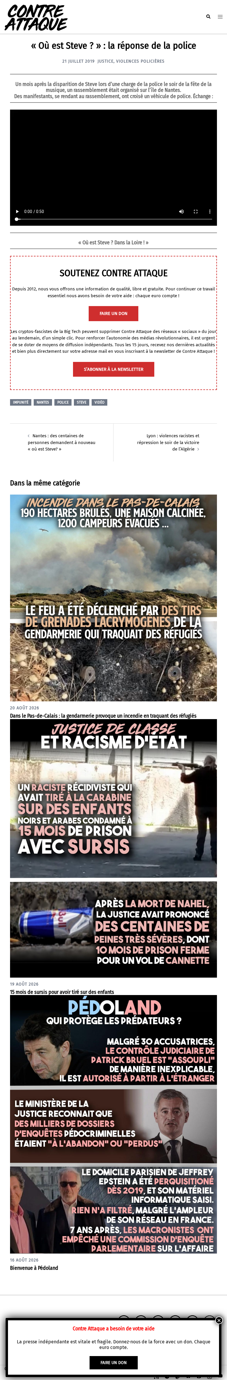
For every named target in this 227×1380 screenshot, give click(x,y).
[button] (208, 16)
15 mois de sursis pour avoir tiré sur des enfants (62, 992)
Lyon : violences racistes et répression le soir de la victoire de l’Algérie (168, 442)
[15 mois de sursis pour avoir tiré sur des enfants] (113, 848)
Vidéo (99, 402)
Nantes (43, 402)
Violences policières (140, 61)
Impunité (20, 402)
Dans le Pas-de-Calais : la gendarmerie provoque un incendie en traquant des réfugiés (103, 716)
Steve (81, 402)
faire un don (113, 313)
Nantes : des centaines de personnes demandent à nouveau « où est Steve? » (61, 442)
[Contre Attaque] (36, 16)
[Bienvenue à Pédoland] (113, 1124)
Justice (106, 61)
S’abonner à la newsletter (113, 369)
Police (63, 402)
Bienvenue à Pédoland (34, 1268)
